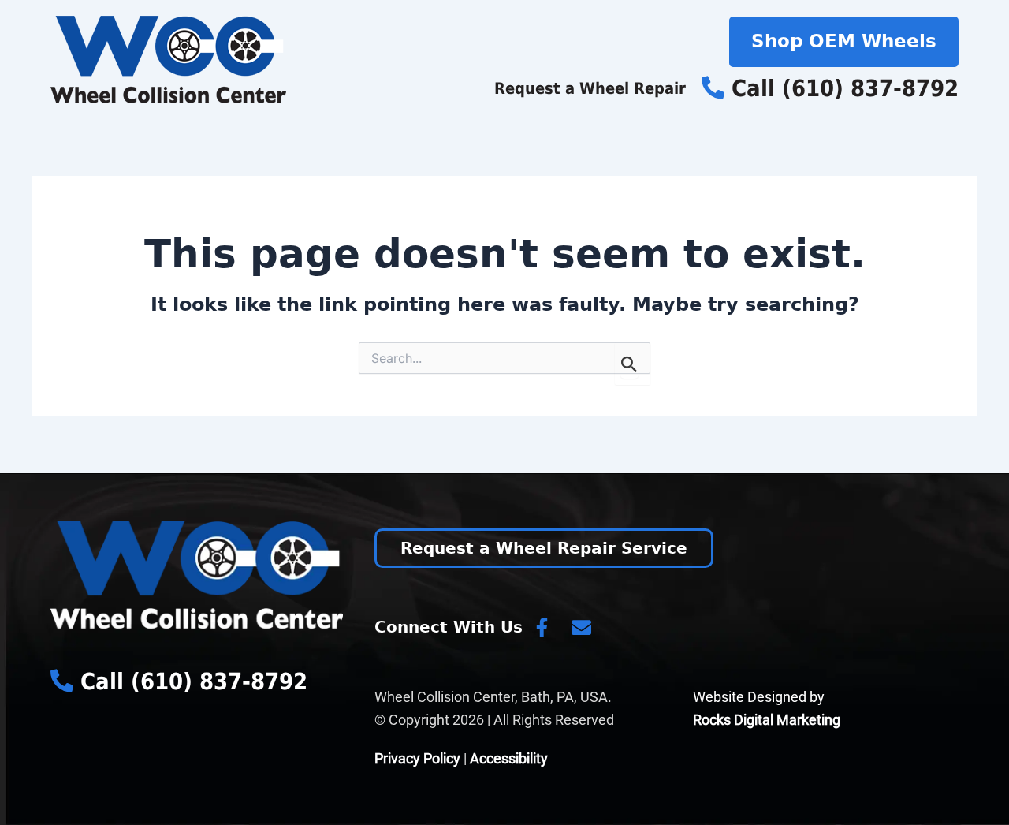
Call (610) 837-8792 (841, 88)
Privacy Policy (417, 758)
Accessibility (509, 758)
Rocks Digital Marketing (766, 719)
